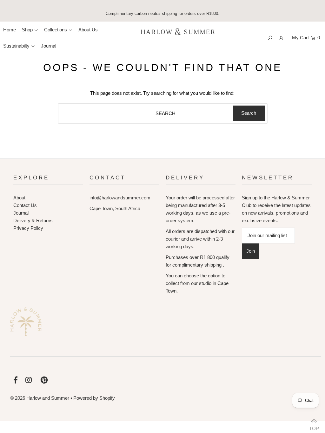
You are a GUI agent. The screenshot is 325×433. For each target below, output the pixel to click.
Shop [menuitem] (27, 29)
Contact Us (25, 205)
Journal (21, 213)
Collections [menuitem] (55, 29)
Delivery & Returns (33, 220)
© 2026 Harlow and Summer (39, 398)
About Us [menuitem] (88, 29)
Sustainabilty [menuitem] (16, 45)
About (19, 197)
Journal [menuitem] (48, 45)
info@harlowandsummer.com (120, 197)
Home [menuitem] (9, 29)
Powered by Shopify (94, 398)
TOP (314, 426)
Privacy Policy (28, 228)
